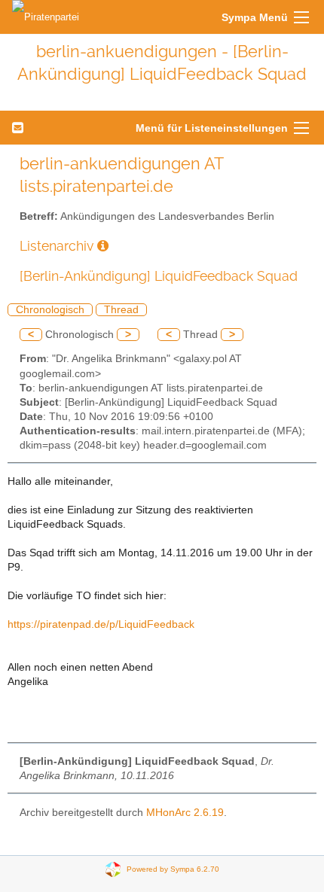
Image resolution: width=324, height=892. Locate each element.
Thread (121, 309)
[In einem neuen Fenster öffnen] (103, 246)
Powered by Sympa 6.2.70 (173, 869)
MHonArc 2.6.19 (185, 812)
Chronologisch (50, 309)
